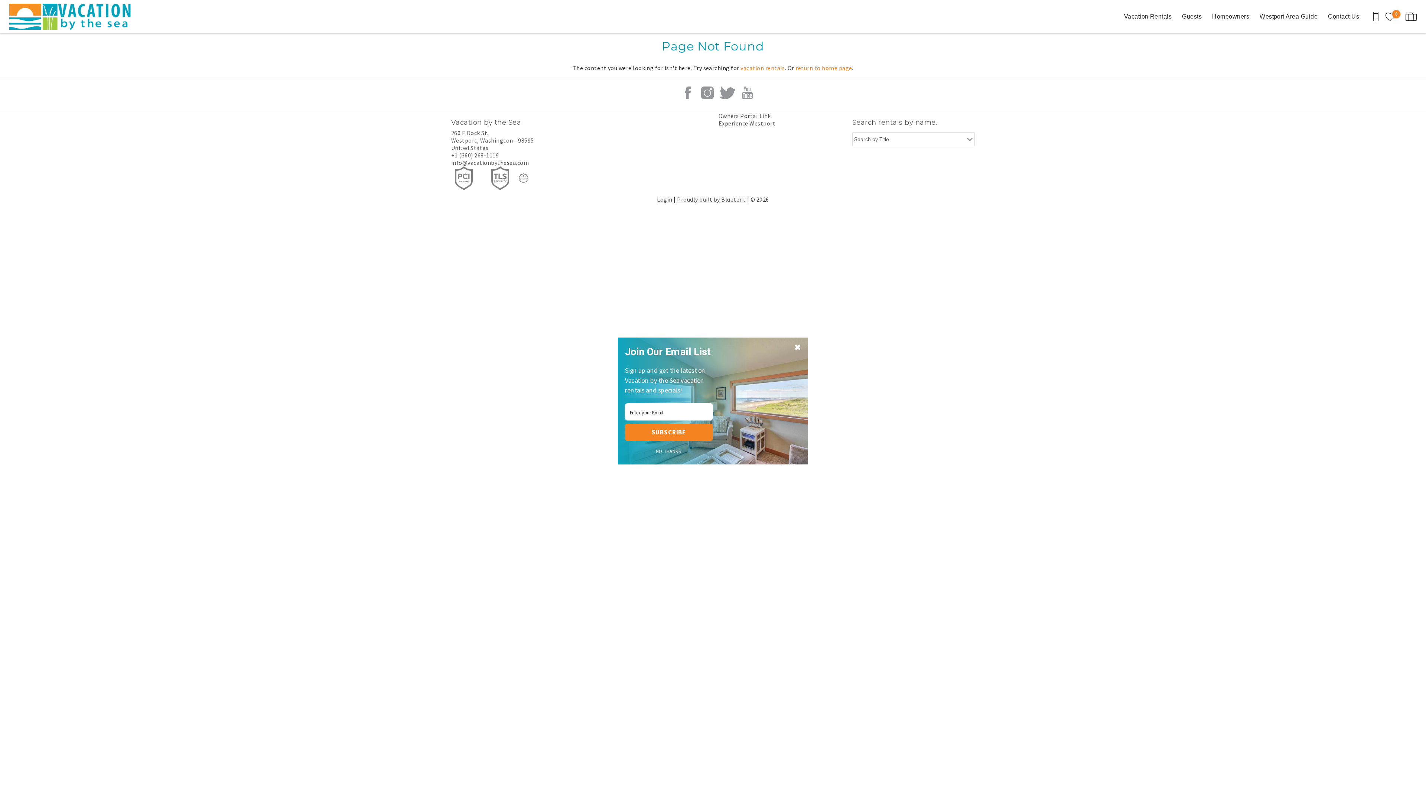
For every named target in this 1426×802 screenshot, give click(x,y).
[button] (671, 352)
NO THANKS (668, 451)
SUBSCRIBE (669, 432)
